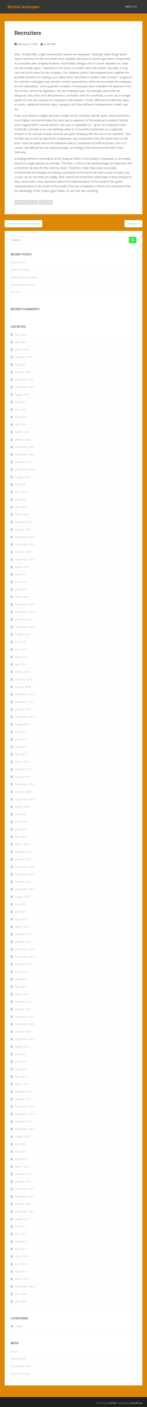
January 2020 (23, 529)
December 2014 (25, 949)
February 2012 (24, 1174)
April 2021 (21, 424)
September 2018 (25, 627)
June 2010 (21, 1264)
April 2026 (21, 342)
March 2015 (22, 926)
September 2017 (25, 717)
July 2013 (20, 1054)
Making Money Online (24, 277)
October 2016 (23, 792)
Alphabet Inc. (113, 63)
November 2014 (25, 956)
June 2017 (21, 739)
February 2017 (24, 769)
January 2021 (23, 439)
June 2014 (21, 971)
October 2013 (23, 1031)
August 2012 (22, 1136)
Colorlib (111, 1403)
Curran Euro (18, 262)
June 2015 (21, 911)
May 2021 (21, 417)
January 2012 (23, 1181)
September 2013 (25, 1039)
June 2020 (21, 492)
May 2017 (21, 747)
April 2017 (21, 754)
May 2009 (21, 1301)
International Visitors (23, 285)
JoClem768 (49, 44)
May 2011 (21, 1241)
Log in (14, 1351)
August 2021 (22, 394)
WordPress (136, 1403)
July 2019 (20, 574)
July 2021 (20, 402)
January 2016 (23, 859)
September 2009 (25, 1286)
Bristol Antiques (23, 6)
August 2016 (22, 807)
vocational (45, 202)
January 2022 (23, 372)
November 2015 (25, 874)
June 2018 (21, 649)
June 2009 (21, 1294)
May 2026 (21, 334)
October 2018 (23, 619)
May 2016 (21, 829)
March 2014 (22, 994)
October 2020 (23, 462)
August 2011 (22, 1219)
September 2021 (25, 387)
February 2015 (24, 934)
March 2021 (22, 432)
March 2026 (22, 349)
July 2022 (20, 364)
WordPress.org (20, 1373)
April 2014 (21, 986)
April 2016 (21, 837)
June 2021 (21, 409)
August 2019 (22, 567)
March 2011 (22, 1256)
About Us (131, 6)
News (19, 1326)
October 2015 (23, 881)
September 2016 (25, 799)
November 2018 (25, 612)
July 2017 (20, 732)
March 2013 (22, 1084)
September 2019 (25, 559)
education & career (26, 202)
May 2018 (21, 657)
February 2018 (24, 679)
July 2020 (20, 484)
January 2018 (23, 687)
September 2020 (25, 469)
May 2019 (21, 589)
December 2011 (25, 1189)
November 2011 (25, 1196)
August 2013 (22, 1046)
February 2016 (24, 852)
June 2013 (21, 1061)
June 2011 (21, 1234)
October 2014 (23, 964)
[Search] (132, 240)
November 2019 (25, 544)
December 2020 (25, 447)
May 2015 (21, 919)
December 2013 (25, 1016)
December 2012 (25, 1106)
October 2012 (23, 1121)
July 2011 (20, 1226)
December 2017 (25, 694)
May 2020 (21, 499)
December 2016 (25, 784)
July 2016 (20, 814)
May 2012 (21, 1151)
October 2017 (23, 709)
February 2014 (24, 1001)
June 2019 (21, 582)
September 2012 (25, 1129)
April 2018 (21, 664)
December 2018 (25, 604)
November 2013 (25, 1024)
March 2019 (22, 597)
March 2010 (22, 1279)
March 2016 (22, 844)
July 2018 (20, 642)
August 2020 (22, 477)
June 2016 (21, 822)
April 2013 (21, 1076)
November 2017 (25, 702)
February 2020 (24, 522)
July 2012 (20, 1144)
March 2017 (22, 762)
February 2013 (24, 1091)
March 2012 (22, 1166)
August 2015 (22, 896)
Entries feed (18, 1358)
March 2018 (22, 672)
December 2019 (25, 537)
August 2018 (22, 634)
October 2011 (23, 1204)
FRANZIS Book (20, 270)
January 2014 (23, 1009)
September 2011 (25, 1211)
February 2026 (24, 357)
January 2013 (23, 1099)
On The (15, 292)
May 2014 (21, 979)
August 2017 (22, 724)
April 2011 (21, 1249)
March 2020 (22, 514)
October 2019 (23, 552)
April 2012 (21, 1159)
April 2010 (21, 1271)
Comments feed (21, 1366)
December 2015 (25, 866)
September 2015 (25, 889)
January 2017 (23, 777)
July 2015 (20, 904)
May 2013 (21, 1069)
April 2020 (21, 507)
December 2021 (25, 379)
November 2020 (25, 454)
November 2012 (25, 1114)
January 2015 (23, 941)
